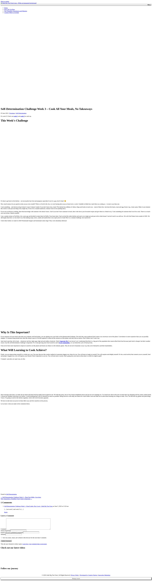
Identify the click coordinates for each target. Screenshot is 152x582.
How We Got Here (9, 9)
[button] (1, 580)
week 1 (16, 116)
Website (3, 534)
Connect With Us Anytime (11, 12)
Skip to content (5, 1)
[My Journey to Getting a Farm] (75, 558)
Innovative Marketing (104, 575)
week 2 (22, 116)
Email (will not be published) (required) (12, 532)
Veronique (12, 113)
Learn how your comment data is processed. (34, 544)
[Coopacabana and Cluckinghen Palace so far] (45, 558)
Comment (3, 529)
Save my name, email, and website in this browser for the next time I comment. (25, 537)
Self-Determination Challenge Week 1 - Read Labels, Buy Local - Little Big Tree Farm (28, 506)
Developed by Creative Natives (88, 575)
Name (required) (5, 530)
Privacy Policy (75, 575)
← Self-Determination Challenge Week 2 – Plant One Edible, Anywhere (21, 497)
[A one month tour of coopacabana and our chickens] (15, 558)
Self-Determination (21, 113)
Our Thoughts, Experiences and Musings (15, 11)
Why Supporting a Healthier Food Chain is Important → (16, 499)
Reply (6, 512)
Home (6, 8)
